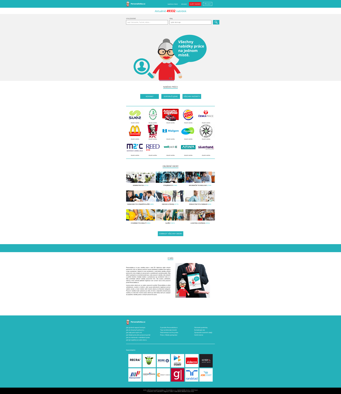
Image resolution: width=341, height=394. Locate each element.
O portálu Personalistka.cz (169, 327)
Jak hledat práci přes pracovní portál (138, 335)
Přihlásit (207, 4)
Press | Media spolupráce (168, 335)
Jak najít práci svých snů (134, 332)
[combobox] (190, 22)
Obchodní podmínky (201, 327)
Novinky (149, 96)
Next (212, 57)
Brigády (184, 4)
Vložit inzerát (195, 4)
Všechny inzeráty (192, 96)
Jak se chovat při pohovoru (135, 330)
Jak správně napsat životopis (135, 327)
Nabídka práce (173, 4)
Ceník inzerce (198, 335)
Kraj (171, 19)
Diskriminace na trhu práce (169, 332)
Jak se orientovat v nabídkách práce (138, 337)
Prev (128, 57)
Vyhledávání (131, 19)
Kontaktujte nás (199, 330)
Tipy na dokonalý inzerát (168, 330)
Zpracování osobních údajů (203, 332)
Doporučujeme (171, 96)
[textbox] (191, 22)
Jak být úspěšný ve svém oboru (136, 340)
